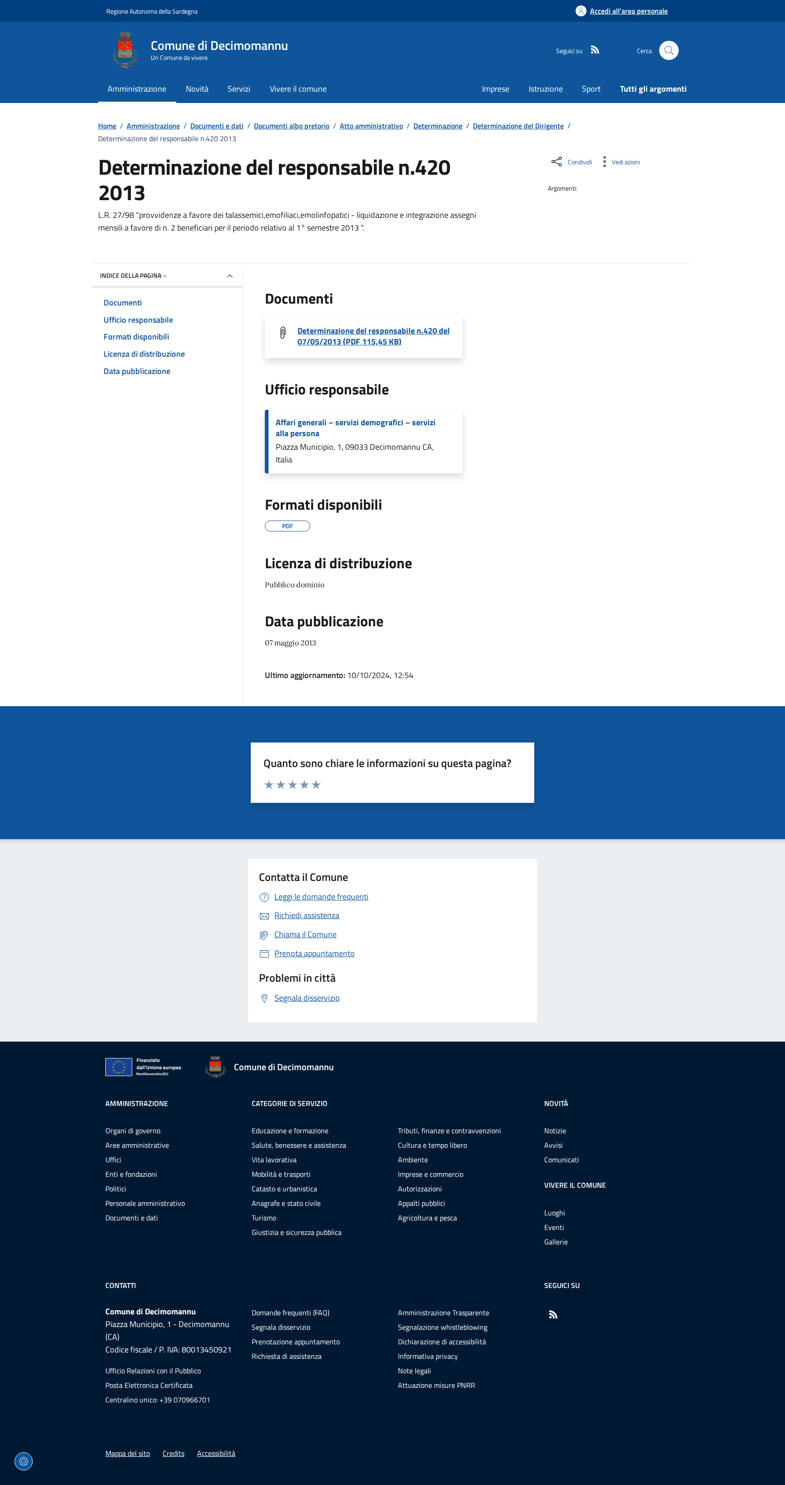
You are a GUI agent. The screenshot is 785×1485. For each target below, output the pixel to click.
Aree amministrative (137, 1145)
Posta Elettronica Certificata (149, 1385)
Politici (115, 1188)
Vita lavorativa (274, 1159)
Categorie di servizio (290, 1103)
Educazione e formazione (290, 1130)
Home (107, 125)
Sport (591, 89)
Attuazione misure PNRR (436, 1385)
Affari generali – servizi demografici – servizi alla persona (356, 428)
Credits (173, 1453)
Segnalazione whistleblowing (442, 1327)
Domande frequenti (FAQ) (290, 1312)
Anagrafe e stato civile (286, 1203)
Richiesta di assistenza (287, 1356)
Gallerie (556, 1241)
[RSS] (591, 50)
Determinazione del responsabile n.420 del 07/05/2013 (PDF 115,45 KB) (374, 336)
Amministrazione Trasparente (443, 1312)
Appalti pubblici (421, 1203)
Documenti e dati (216, 125)
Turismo (264, 1217)
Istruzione (546, 89)
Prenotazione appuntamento (296, 1341)
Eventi (554, 1227)
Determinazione (437, 125)
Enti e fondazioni (131, 1174)
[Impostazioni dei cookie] (24, 1461)
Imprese (495, 89)
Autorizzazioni (420, 1188)
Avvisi (553, 1145)
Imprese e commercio (430, 1174)
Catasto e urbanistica (284, 1188)
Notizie (555, 1130)
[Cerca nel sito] (669, 50)
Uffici (113, 1159)
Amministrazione (153, 125)
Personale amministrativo (145, 1203)
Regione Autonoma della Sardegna (152, 11)
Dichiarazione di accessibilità (442, 1341)
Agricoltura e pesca (427, 1217)
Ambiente (413, 1159)
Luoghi (554, 1212)
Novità (556, 1103)
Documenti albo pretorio (291, 125)
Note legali (414, 1370)
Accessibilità (216, 1453)
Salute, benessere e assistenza (299, 1145)
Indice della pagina (130, 275)
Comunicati (561, 1159)
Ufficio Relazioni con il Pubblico (153, 1370)
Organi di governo (132, 1130)
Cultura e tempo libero (432, 1145)
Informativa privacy (428, 1356)
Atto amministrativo (371, 125)
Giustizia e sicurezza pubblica (297, 1232)
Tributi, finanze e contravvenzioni (449, 1130)
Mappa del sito (127, 1453)
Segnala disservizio (281, 1327)
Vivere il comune (575, 1185)
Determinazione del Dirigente (518, 125)
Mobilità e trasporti (281, 1174)
